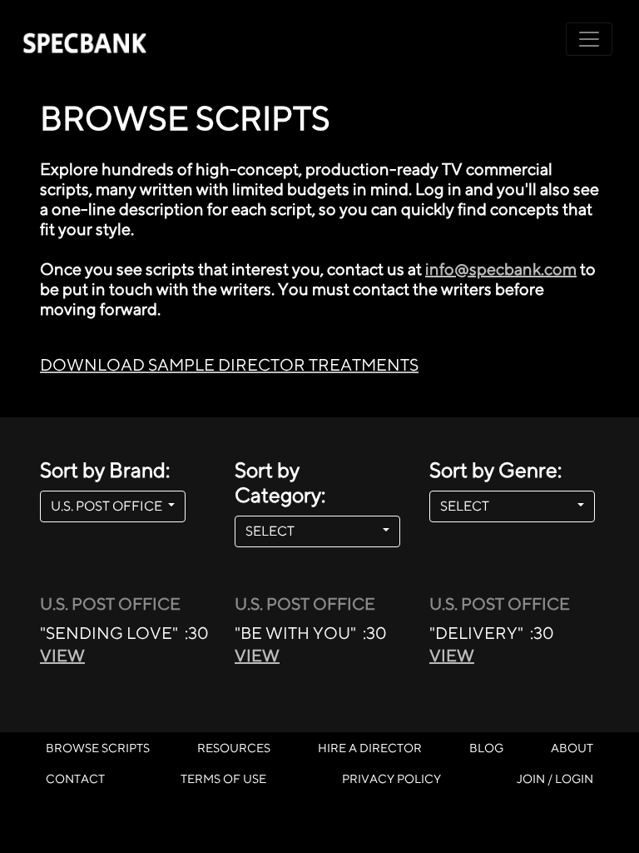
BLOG (486, 748)
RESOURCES (233, 748)
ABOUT (572, 748)
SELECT (312, 531)
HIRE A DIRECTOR (370, 748)
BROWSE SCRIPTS (98, 748)
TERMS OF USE (223, 778)
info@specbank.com (501, 268)
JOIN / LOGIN (555, 778)
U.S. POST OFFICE (108, 506)
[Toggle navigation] (589, 39)
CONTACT (75, 778)
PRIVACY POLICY (391, 778)
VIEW (62, 655)
